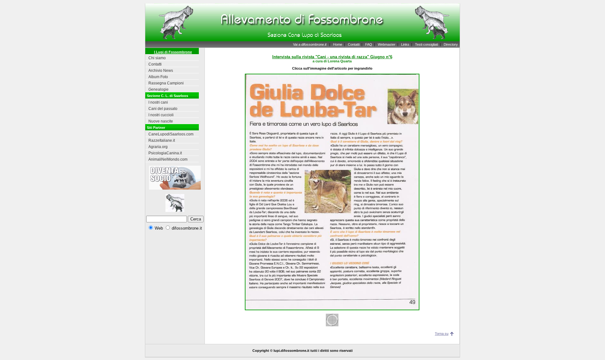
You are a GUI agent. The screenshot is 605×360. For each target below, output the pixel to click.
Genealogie (158, 89)
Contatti (354, 44)
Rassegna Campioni (166, 83)
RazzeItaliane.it (161, 140)
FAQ (368, 44)
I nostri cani (158, 102)
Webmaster (386, 44)
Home (337, 44)
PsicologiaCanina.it (165, 153)
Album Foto (158, 77)
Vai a (309, 44)
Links (405, 44)
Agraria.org (158, 147)
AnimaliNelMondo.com (167, 159)
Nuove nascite (160, 121)
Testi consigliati (426, 44)
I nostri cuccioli (161, 115)
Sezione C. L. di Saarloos (167, 96)
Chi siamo (157, 58)
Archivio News (160, 70)
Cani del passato (162, 108)
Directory (451, 44)
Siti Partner (156, 127)
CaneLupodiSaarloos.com (170, 134)
